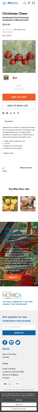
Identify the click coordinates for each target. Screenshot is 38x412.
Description (9, 121)
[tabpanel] (10, 204)
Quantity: (19, 85)
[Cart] (33, 2)
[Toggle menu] (4, 3)
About (13, 277)
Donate (5, 357)
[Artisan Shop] (24, 2)
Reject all (19, 404)
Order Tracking (8, 369)
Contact (6, 378)
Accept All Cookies (19, 409)
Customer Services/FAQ (13, 372)
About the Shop (9, 354)
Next (36, 203)
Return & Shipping (10, 375)
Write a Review (7, 32)
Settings (19, 400)
